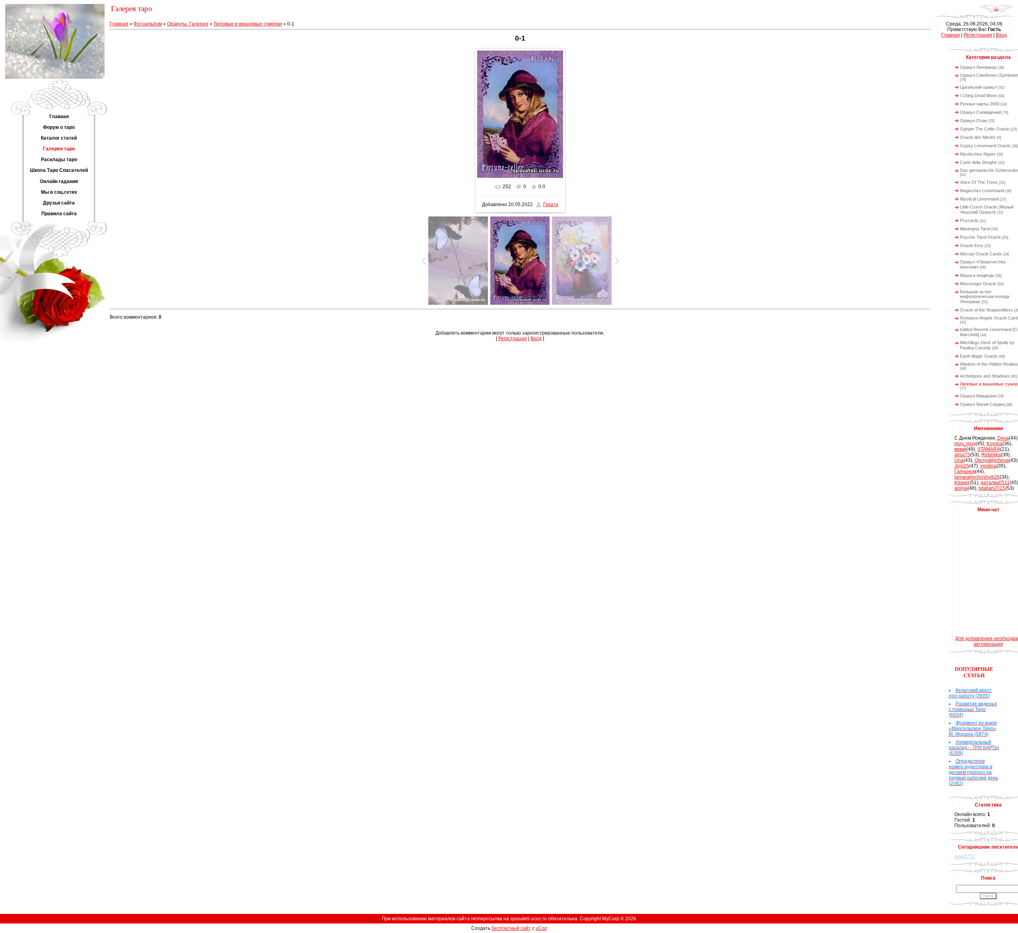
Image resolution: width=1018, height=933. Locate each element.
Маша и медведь (977, 275)
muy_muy (964, 443)
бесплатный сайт (511, 928)
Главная (119, 24)
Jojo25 (961, 466)
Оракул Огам (973, 120)
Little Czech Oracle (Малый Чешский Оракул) (987, 209)
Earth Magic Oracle (978, 356)
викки (960, 449)
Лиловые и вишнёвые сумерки (248, 24)
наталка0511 (995, 482)
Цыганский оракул (978, 87)
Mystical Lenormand (979, 199)
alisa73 (962, 455)
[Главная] (996, 11)
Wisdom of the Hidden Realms (989, 364)
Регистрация (512, 338)
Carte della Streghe (978, 162)
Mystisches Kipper (978, 154)
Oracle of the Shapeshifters (986, 310)
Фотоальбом (148, 24)
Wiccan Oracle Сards (981, 253)
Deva (1003, 438)
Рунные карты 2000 (979, 103)
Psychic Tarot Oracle (980, 237)
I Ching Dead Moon (978, 95)
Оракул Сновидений (980, 112)
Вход (536, 338)
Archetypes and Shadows (985, 376)
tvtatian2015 (992, 488)
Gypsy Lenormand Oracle (985, 145)
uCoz (541, 928)
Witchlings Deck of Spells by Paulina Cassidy (987, 345)
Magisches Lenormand (982, 190)
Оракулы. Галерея (187, 24)
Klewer (961, 482)
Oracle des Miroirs (978, 137)
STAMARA (988, 449)
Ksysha (994, 443)
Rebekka (991, 455)
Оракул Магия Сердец (982, 404)
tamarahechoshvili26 (977, 477)
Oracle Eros (971, 245)
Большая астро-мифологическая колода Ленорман (984, 296)
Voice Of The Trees (979, 182)
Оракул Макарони (978, 395)
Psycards (969, 220)
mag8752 (964, 856)
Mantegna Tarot (975, 228)
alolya (960, 488)
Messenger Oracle (978, 283)
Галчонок (964, 471)
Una (959, 460)
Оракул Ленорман (978, 67)
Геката (550, 204)
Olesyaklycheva (992, 460)
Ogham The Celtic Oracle (984, 129)
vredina (988, 466)
